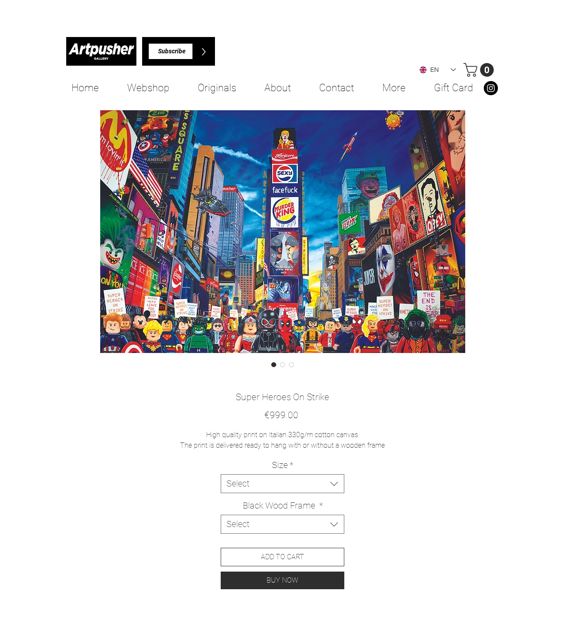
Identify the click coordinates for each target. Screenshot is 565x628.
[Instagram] (491, 88)
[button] (480, 70)
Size (282, 465)
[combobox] (282, 483)
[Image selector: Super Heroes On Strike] (273, 364)
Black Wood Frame (283, 505)
